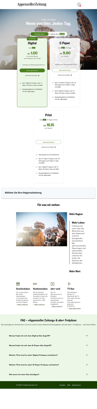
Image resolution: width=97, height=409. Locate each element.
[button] (77, 213)
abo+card (31, 91)
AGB (68, 385)
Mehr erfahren (23, 304)
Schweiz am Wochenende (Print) (34, 65)
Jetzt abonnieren (75, 308)
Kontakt (62, 385)
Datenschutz (76, 385)
